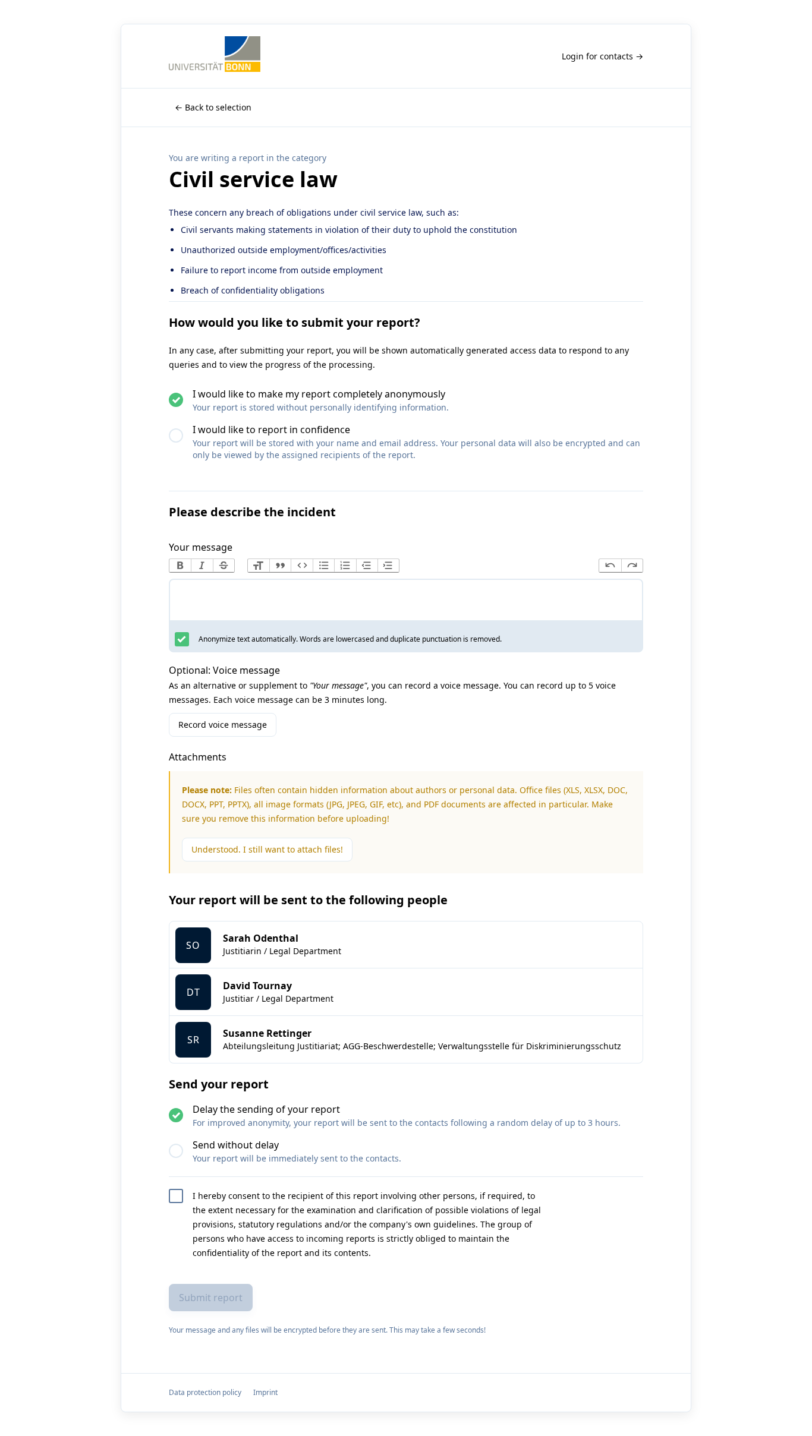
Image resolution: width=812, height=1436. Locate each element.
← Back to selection (213, 107)
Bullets (323, 565)
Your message (200, 547)
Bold (180, 565)
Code (301, 565)
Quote (280, 565)
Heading (258, 565)
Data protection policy (205, 1392)
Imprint (265, 1392)
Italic (201, 565)
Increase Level (388, 565)
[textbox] (406, 602)
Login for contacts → (602, 56)
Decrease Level (366, 565)
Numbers (344, 565)
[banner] (214, 56)
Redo (632, 565)
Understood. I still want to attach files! (267, 849)
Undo (610, 565)
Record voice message (222, 724)
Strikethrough (223, 565)
